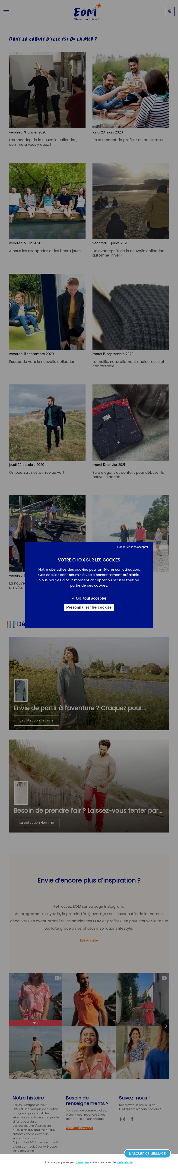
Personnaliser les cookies (89, 607)
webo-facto (125, 1162)
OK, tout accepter (90, 598)
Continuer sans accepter (132, 547)
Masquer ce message (147, 1153)
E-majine (82, 1162)
